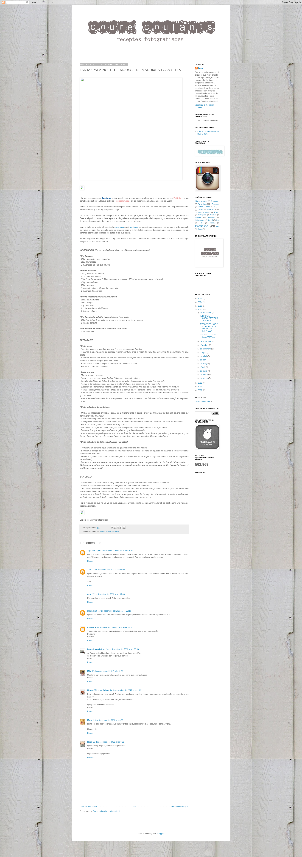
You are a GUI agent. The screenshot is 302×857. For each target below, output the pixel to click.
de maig (203, 364)
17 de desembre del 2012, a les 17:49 (108, 594)
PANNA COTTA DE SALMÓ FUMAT (208, 336)
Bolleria (210, 209)
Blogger (160, 834)
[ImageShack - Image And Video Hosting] (131, 178)
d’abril (203, 367)
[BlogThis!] (115, 527)
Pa (201, 223)
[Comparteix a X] (118, 527)
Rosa (89, 742)
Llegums (211, 217)
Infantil (102, 531)
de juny (203, 360)
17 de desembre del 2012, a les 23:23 (114, 611)
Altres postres (201, 201)
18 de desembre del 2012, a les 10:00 (116, 627)
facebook (134, 227)
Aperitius (202, 204)
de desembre (206, 313)
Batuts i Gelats (204, 207)
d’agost (203, 353)
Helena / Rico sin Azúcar (98, 690)
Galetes (213, 215)
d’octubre (204, 345)
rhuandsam (92, 611)
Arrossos (215, 204)
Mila (89, 671)
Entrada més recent (89, 807)
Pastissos (115, 531)
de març (203, 371)
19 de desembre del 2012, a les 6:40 (107, 671)
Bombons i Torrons (202, 212)
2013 (200, 306)
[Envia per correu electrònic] (112, 527)
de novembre (206, 341)
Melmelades (199, 220)
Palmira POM (93, 627)
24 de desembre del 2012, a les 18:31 (126, 690)
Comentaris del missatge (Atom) (106, 811)
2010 (200, 386)
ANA (89, 570)
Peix (217, 226)
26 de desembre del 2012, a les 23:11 (109, 720)
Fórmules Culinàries (96, 649)
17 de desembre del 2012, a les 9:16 (117, 550)
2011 (200, 383)
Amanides (215, 201)
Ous (217, 220)
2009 (200, 390)
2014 (200, 302)
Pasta (212, 223)
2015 (200, 298)
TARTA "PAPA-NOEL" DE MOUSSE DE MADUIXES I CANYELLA (209, 327)
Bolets (200, 210)
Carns (216, 212)
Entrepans (202, 215)
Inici (134, 807)
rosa (89, 594)
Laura (200, 68)
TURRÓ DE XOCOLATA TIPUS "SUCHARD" (209, 318)
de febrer (204, 375)
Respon (90, 561)
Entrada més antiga (179, 807)
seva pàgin (119, 227)
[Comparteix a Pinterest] (124, 527)
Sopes (200, 229)
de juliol (203, 356)
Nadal (108, 531)
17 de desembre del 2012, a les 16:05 (108, 570)
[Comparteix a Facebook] (121, 527)
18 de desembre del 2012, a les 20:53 (122, 649)
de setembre (205, 349)
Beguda (216, 207)
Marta (89, 720)
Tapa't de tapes (94, 550)
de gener (204, 378)
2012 (200, 309)
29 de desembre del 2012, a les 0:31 (108, 742)
